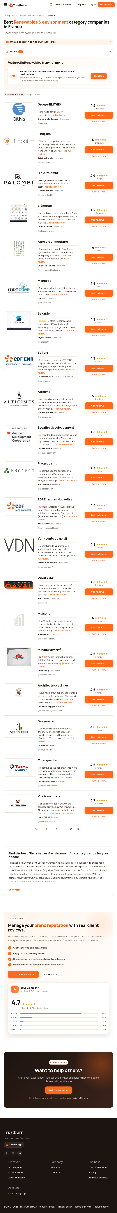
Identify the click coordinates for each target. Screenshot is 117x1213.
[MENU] (5, 4)
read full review (59, 115)
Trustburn (14, 1132)
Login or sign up (17, 1193)
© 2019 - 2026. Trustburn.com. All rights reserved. (29, 1206)
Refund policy (101, 1206)
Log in (92, 4)
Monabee (44, 281)
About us (55, 1167)
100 (70, 829)
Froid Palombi (48, 173)
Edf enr (43, 352)
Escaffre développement (56, 427)
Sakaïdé (44, 313)
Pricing (92, 1172)
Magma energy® (50, 649)
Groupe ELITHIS (49, 104)
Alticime (44, 392)
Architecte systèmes (53, 685)
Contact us (56, 1172)
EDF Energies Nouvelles (55, 499)
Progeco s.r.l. (47, 463)
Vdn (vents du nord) (52, 538)
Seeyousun (46, 721)
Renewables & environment (31, 15)
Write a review (63, 4)
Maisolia (44, 613)
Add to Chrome (80, 1098)
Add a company (16, 1177)
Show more (14, 890)
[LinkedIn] (19, 1153)
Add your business (98, 1177)
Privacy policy (65, 1206)
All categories (15, 1167)
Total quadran (48, 760)
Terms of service (83, 1206)
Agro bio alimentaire (53, 241)
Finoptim (44, 134)
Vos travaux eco (49, 796)
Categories (80, 4)
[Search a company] (51, 5)
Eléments (45, 206)
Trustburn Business (99, 1167)
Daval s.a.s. (46, 578)
